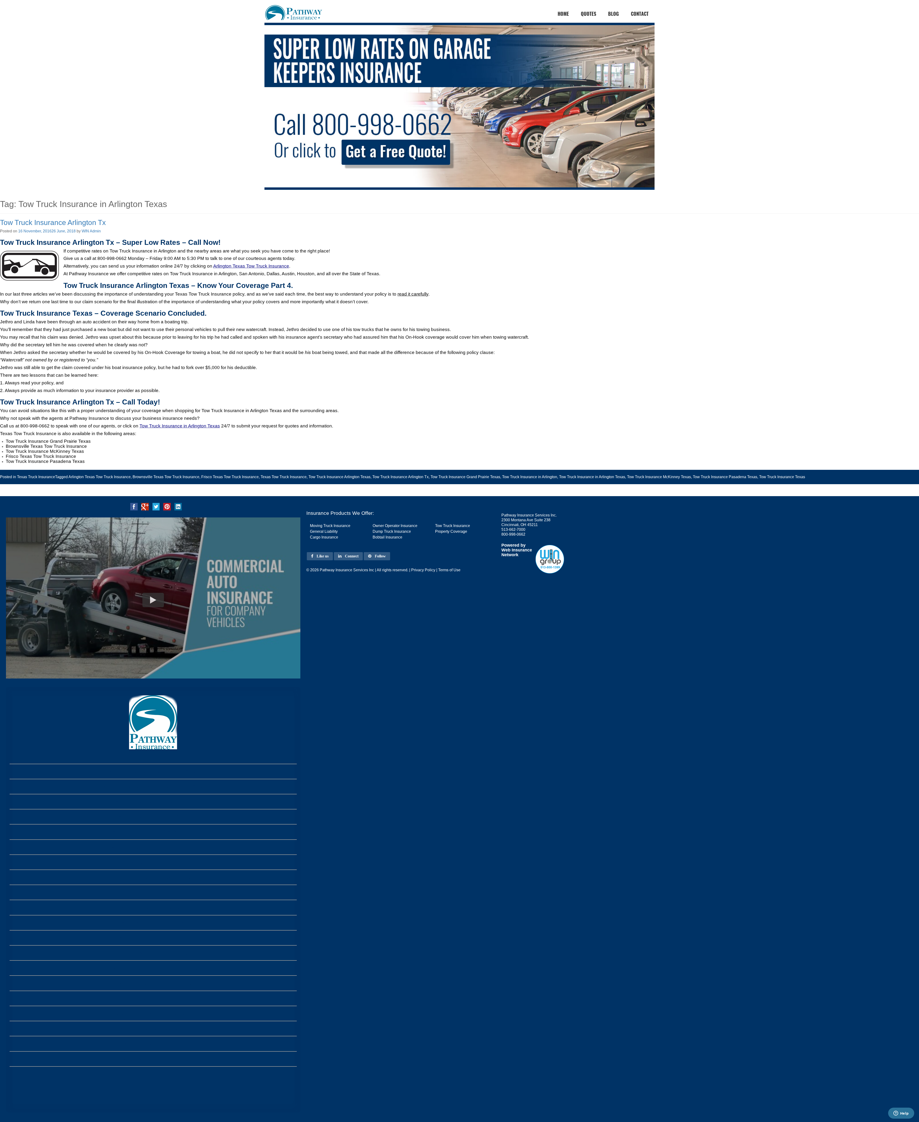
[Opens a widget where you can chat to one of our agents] (901, 1114)
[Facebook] (134, 506)
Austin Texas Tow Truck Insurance (153, 1013)
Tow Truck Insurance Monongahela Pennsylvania (153, 786)
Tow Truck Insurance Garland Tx (153, 907)
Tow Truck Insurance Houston (153, 1043)
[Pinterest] (167, 506)
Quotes (588, 13)
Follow (380, 556)
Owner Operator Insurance (395, 526)
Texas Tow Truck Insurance (284, 477)
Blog (613, 13)
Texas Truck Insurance (36, 477)
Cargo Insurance (324, 537)
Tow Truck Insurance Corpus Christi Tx (153, 968)
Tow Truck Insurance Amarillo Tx (153, 877)
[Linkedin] (178, 506)
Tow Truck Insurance (452, 526)
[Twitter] (156, 506)
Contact (640, 13)
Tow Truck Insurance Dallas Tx (153, 1059)
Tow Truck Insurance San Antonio (153, 1028)
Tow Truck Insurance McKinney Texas (659, 477)
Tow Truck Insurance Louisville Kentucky (153, 847)
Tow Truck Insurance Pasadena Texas (725, 477)
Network (509, 554)
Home (153, 1078)
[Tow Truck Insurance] (459, 115)
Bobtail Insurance (387, 537)
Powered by (513, 545)
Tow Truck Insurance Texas (782, 477)
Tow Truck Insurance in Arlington (529, 477)
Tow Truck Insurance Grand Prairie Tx (153, 862)
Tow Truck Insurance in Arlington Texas (180, 425)
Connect (351, 556)
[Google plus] (145, 506)
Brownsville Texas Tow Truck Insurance (166, 477)
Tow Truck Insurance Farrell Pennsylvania (153, 771)
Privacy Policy (423, 570)
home (563, 13)
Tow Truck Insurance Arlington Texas (339, 477)
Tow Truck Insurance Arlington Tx (53, 222)
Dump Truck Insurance (392, 531)
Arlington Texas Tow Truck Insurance (251, 266)
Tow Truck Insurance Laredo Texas (153, 938)
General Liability (324, 531)
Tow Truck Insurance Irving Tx (153, 892)
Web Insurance (516, 550)
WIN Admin (91, 231)
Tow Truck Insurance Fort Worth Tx (153, 998)
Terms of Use (449, 570)
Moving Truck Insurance (330, 526)
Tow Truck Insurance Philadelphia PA (153, 801)
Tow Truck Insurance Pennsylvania (153, 816)
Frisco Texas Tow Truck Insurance (230, 477)
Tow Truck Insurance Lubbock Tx (153, 922)
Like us (322, 556)
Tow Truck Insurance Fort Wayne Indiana (153, 832)
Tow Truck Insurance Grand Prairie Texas (465, 477)
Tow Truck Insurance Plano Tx (153, 953)
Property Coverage (451, 531)
